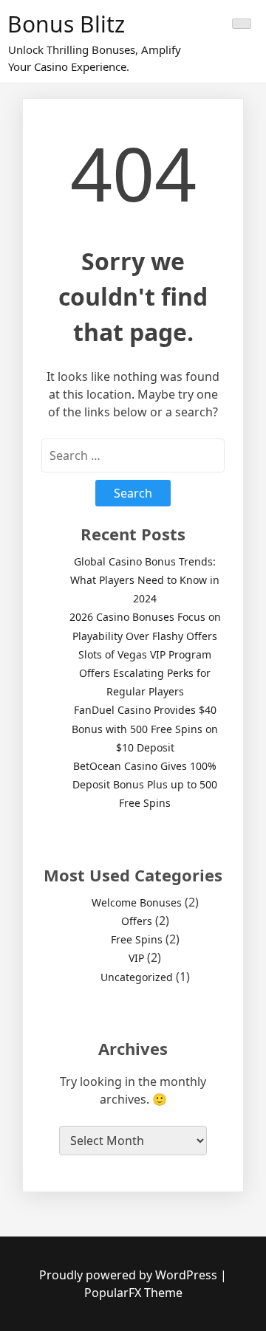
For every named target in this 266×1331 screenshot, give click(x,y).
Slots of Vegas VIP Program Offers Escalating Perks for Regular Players (144, 672)
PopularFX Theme (133, 1292)
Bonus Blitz (66, 24)
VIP (136, 958)
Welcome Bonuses (137, 902)
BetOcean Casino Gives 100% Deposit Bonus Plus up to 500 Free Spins (144, 784)
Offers (136, 921)
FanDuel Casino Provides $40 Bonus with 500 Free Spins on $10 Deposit (145, 728)
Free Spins (137, 939)
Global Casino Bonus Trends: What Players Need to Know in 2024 (144, 579)
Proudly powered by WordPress (129, 1275)
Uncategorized (136, 977)
